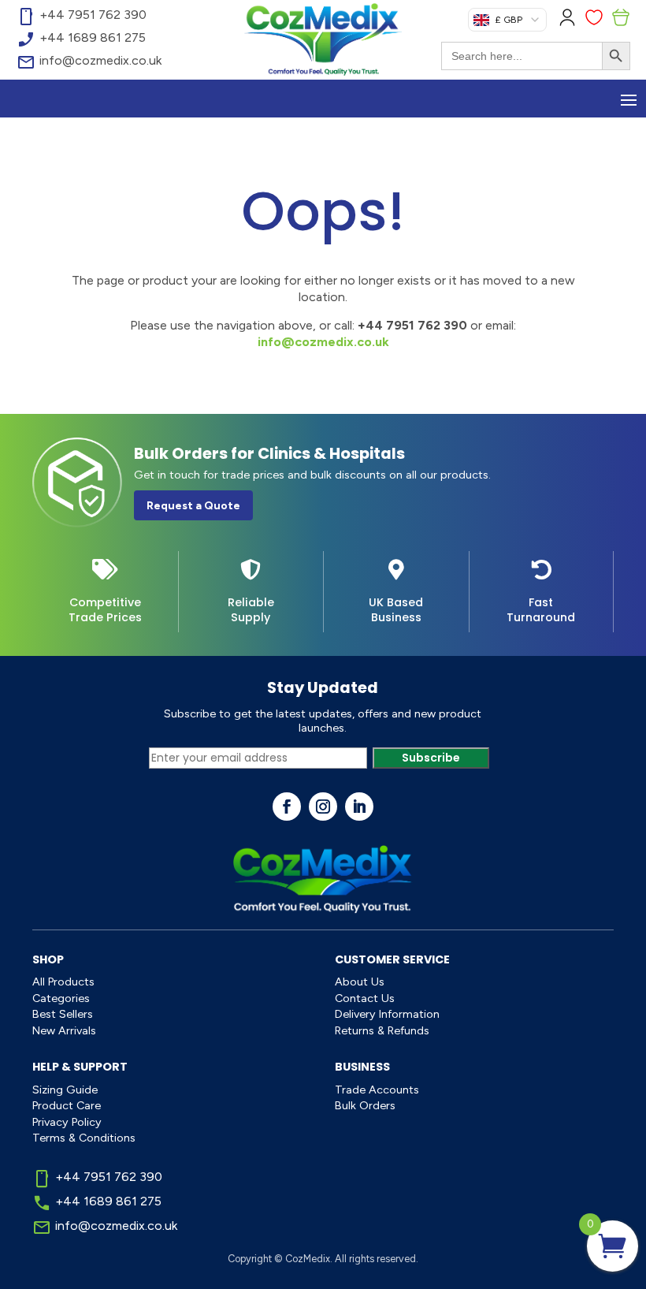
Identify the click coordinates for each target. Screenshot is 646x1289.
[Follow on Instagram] (323, 806)
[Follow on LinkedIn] (359, 806)
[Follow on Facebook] (287, 806)
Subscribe (431, 758)
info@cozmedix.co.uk (323, 341)
